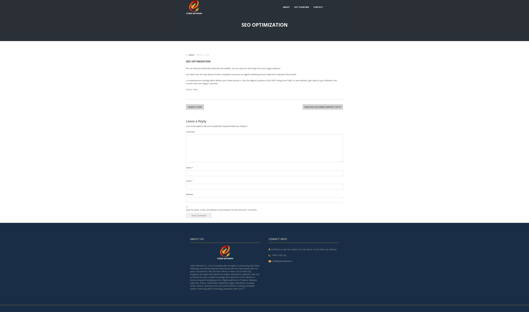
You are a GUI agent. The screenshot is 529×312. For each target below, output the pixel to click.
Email (189, 181)
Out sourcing (301, 7)
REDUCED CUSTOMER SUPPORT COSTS (323, 107)
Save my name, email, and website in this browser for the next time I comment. (221, 210)
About (286, 7)
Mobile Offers (192, 89)
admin (191, 55)
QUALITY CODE (195, 107)
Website (189, 194)
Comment (190, 132)
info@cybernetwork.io (282, 261)
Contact (318, 7)
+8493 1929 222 (279, 255)
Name (189, 167)
